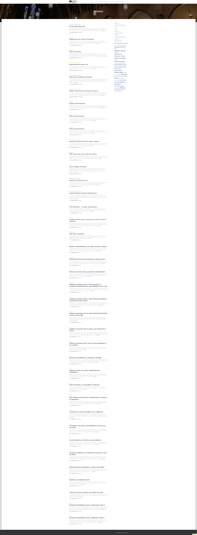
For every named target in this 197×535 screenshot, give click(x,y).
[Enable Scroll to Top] (195, 533)
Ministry (124, 74)
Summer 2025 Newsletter (77, 103)
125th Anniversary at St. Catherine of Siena (83, 154)
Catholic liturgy (119, 51)
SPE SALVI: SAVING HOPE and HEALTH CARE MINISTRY (87, 272)
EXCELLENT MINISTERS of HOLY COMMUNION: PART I (86, 518)
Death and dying (119, 61)
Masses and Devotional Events (74, 24)
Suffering (122, 88)
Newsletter (71, 50)
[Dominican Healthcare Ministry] (73, 2)
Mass (125, 72)
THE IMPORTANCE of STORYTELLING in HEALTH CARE (87, 259)
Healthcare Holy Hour (119, 33)
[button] (98, 1)
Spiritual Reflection (118, 40)
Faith (70, 270)
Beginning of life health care (119, 47)
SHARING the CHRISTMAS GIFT (79, 480)
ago (80, 32)
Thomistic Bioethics (104, 1)
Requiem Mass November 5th (78, 64)
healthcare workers (122, 67)
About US (115, 45)
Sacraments (123, 80)
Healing (125, 66)
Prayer (116, 78)
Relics (120, 78)
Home (92, 1)
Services (96, 1)
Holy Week (116, 68)
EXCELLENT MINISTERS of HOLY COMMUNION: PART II (87, 505)
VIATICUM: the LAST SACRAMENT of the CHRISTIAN (86, 412)
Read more (104, 30)
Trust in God (117, 90)
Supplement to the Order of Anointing (81, 39)
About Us (121, 1)
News (117, 1)
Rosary (122, 78)
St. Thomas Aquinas (119, 86)
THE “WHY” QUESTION (76, 234)
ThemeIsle (126, 532)
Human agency (118, 70)
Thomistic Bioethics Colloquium (119, 89)
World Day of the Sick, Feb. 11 (78, 180)
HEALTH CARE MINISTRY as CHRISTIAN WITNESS (85, 358)
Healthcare (71, 37)
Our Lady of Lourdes (123, 76)
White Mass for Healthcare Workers (80, 77)
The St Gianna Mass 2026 (77, 26)
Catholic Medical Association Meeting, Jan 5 (83, 193)
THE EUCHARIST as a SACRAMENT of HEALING (84, 385)
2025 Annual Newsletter (77, 116)
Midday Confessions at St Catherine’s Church (83, 91)
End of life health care (120, 64)
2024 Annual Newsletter (77, 129)
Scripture (121, 82)
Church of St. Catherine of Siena (119, 55)
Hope (119, 68)
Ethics (116, 27)
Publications (112, 1)
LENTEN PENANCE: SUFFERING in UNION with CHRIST (86, 467)
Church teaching (119, 58)
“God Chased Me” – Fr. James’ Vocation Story (83, 207)
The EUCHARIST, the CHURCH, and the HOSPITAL (85, 440)
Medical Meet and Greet (117, 74)
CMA (126, 58)
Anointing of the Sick (123, 45)
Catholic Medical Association (74, 75)
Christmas (116, 52)
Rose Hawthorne (117, 80)
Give (126, 1)
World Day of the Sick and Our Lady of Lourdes (84, 141)
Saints (115, 82)
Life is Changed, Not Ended (77, 167)
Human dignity (119, 72)
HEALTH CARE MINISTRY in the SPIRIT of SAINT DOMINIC (88, 246)
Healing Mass (116, 67)
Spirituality (117, 84)
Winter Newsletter (75, 52)
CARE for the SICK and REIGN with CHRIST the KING (86, 492)
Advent (118, 45)
